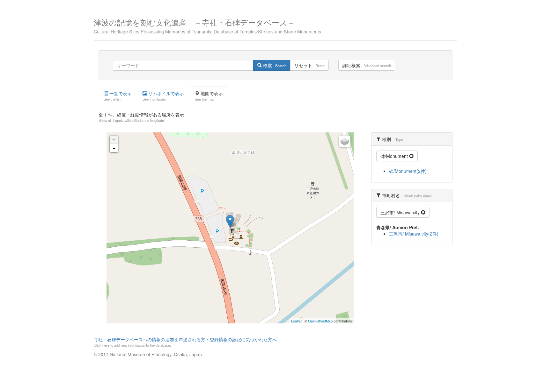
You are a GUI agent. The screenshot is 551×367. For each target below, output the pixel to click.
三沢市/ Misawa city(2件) (413, 233)
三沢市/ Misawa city (400, 212)
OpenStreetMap (320, 320)
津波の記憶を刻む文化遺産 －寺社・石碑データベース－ (207, 25)
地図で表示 (209, 96)
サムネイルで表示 (163, 96)
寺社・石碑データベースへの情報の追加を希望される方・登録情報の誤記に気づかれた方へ (185, 342)
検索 (274, 65)
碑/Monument (394, 156)
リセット (309, 65)
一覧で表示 (118, 96)
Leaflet (296, 320)
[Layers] (344, 141)
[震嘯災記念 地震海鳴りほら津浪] (230, 221)
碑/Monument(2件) (408, 171)
